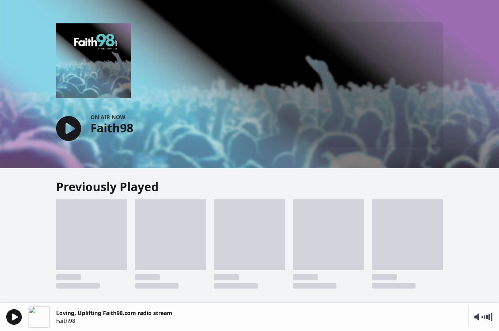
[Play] (14, 317)
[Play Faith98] (68, 129)
